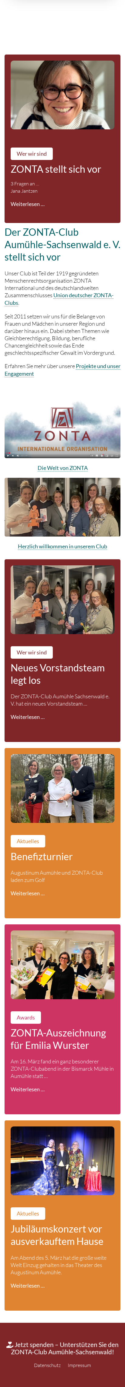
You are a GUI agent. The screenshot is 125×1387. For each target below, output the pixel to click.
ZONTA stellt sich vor (56, 169)
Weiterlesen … (28, 204)
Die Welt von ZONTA (63, 468)
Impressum (79, 1365)
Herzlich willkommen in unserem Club (62, 546)
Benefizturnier (42, 856)
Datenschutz (47, 1365)
